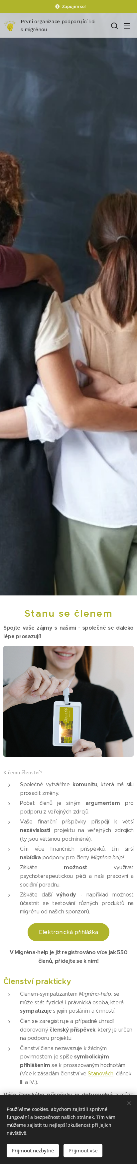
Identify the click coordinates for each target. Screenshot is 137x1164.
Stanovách (100, 1073)
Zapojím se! (74, 6)
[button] (113, 25)
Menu (127, 25)
